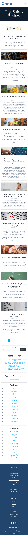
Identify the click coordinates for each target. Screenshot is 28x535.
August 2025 (15, 393)
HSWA (14, 440)
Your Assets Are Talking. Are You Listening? (15, 362)
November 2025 (15, 391)
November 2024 (15, 405)
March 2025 (15, 399)
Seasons (15, 451)
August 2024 (15, 409)
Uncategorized (14, 455)
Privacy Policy (14, 516)
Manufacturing (14, 443)
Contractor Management (14, 489)
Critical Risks (15, 433)
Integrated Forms (14, 487)
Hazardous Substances (14, 439)
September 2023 (15, 417)
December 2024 (15, 403)
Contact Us (14, 506)
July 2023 (15, 420)
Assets (14, 484)
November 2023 (15, 415)
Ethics (14, 436)
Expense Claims (14, 491)
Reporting (14, 449)
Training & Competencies (14, 475)
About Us (14, 501)
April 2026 (14, 390)
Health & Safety (14, 471)
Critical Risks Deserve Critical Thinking (14, 257)
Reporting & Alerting (14, 477)
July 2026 (15, 388)
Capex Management (14, 493)
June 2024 (14, 412)
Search (14, 347)
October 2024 (15, 406)
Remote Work (15, 448)
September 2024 (15, 408)
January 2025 (15, 402)
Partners (14, 504)
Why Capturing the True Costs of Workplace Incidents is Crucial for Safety (14, 161)
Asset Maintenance (14, 431)
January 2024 (15, 414)
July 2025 (15, 394)
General (15, 437)
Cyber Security (14, 434)
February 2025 (14, 400)
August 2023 (15, 418)
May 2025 (14, 396)
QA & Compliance (14, 473)
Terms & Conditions (14, 514)
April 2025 (14, 397)
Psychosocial (15, 446)
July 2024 (15, 411)
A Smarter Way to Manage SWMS (14, 129)
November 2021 (15, 421)
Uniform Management (15, 457)
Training (15, 454)
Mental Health (14, 445)
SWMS (14, 452)
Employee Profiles (14, 482)
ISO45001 (14, 442)
